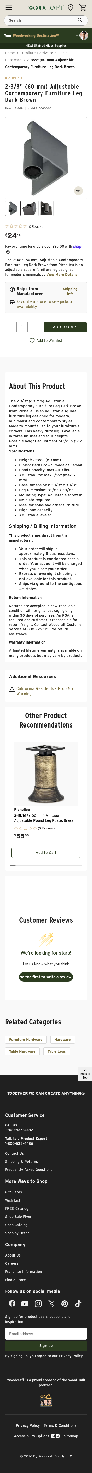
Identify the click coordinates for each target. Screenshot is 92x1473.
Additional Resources (32, 676)
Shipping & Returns (21, 1161)
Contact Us (14, 1153)
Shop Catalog (16, 1225)
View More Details (61, 274)
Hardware (62, 1039)
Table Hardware (22, 1051)
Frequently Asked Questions (28, 1170)
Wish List (12, 1200)
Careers (11, 1263)
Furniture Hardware (36, 53)
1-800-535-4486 (19, 1143)
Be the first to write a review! (46, 977)
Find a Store (15, 1280)
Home (10, 53)
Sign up (46, 1345)
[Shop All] (9, 7)
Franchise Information (23, 1272)
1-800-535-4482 (19, 1130)
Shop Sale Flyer (18, 1217)
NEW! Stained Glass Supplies (46, 45)
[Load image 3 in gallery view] (46, 208)
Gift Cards (13, 1192)
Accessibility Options (31, 1436)
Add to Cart (46, 852)
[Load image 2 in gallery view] (29, 208)
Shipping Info (70, 291)
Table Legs (57, 1051)
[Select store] (72, 7)
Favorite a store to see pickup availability (44, 304)
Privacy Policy (71, 1356)
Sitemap (71, 1436)
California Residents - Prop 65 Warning (44, 691)
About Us (13, 1255)
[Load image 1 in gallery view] (13, 208)
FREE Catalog (16, 1208)
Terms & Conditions (60, 1425)
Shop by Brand (17, 1233)
